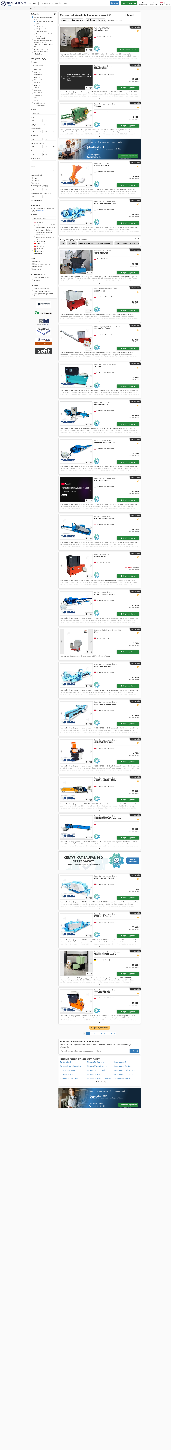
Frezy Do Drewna (66, 1074)
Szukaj (115, 3)
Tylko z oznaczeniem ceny (41, 125)
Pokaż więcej (100, 1082)
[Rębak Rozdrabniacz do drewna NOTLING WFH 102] (76, 1001)
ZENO (36, 88)
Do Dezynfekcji (65, 1062)
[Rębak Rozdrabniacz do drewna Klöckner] (76, 115)
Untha (37, 82)
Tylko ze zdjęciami (41, 289)
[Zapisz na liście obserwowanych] (138, 30)
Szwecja (40, 251)
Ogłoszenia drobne (41, 277)
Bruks (37, 77)
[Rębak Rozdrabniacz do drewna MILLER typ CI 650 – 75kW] (76, 789)
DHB (36, 98)
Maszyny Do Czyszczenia (96, 1070)
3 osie (36, 183)
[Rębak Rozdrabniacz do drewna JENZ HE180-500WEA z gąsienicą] (76, 827)
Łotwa (39, 249)
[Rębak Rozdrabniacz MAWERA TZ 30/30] (76, 174)
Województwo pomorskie (45, 225)
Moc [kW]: (34, 136)
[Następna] (91, 39)
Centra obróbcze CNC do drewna (44, 35)
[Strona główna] (31, 8)
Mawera (37, 90)
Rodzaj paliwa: (36, 158)
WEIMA (37, 69)
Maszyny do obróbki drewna (43, 18)
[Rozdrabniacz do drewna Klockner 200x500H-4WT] (76, 527)
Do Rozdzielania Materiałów (70, 1066)
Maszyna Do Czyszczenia (69, 1078)
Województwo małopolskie (45, 227)
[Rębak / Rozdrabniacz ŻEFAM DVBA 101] (76, 414)
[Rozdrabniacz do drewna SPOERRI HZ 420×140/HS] (76, 603)
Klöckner (38, 80)
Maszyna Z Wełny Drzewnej (97, 1066)
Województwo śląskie (44, 230)
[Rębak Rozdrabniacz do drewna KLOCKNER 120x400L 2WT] (76, 713)
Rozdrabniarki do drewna (44, 23)
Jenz (36, 100)
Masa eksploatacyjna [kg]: (39, 186)
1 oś (35, 178)
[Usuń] (82, 20)
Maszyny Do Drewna (94, 1074)
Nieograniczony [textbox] (39, 218)
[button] (168, 3)
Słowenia (40, 246)
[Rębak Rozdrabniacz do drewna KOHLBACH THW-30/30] (76, 751)
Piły (39, 26)
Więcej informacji (133, 860)
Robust (37, 72)
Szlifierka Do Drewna (122, 1078)
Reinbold (38, 95)
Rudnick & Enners (40, 103)
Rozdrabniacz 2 (120, 1062)
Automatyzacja (41, 49)
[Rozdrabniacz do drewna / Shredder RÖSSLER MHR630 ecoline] (76, 963)
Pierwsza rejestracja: (38, 143)
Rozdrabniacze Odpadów (123, 1074)
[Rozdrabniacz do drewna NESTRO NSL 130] (76, 262)
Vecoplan (38, 75)
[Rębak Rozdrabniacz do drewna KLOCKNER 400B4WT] (76, 675)
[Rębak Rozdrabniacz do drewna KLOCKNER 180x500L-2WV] (76, 212)
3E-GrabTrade (39, 106)
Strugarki (41, 29)
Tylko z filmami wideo (42, 291)
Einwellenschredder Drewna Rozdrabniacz (95, 243)
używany (37, 266)
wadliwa (37, 269)
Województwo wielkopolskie (45, 238)
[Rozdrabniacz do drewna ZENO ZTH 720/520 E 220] (76, 451)
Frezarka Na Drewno (67, 1070)
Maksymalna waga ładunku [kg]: (41, 193)
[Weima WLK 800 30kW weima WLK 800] (76, 39)
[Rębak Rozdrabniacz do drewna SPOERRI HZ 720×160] (76, 925)
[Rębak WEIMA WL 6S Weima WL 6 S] (76, 565)
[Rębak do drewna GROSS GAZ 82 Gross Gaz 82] (76, 300)
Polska (42, 211)
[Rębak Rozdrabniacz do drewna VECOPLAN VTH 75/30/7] (76, 887)
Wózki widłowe (41, 52)
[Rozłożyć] (99, 60)
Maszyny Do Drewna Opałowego (99, 1078)
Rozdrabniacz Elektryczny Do (125, 1070)
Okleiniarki (41, 31)
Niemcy (40, 243)
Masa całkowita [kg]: (37, 151)
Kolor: (33, 167)
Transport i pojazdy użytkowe (43, 46)
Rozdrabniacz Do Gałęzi (123, 1066)
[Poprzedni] (61, 39)
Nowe (36, 261)
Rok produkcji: (36, 128)
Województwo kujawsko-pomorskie (44, 234)
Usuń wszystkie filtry (116, 20)
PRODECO (38, 93)
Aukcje (37, 280)
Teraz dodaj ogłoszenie (128, 156)
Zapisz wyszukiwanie (100, 1028)
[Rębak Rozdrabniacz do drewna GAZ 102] (76, 376)
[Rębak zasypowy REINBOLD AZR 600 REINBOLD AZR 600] (76, 338)
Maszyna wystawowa (41, 264)
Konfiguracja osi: (36, 175)
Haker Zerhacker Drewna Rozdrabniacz (131, 243)
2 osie (36, 181)
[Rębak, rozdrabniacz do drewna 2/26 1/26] (76, 641)
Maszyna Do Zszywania (95, 1062)
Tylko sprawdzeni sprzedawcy (43, 295)
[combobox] (44, 218)
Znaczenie (130, 15)
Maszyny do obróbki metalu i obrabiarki (43, 41)
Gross (37, 85)
